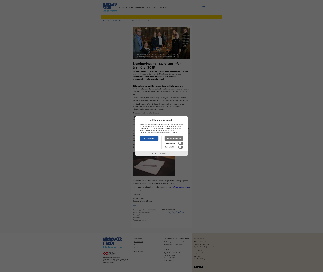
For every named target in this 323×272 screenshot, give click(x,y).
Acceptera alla (149, 138)
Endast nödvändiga (174, 138)
